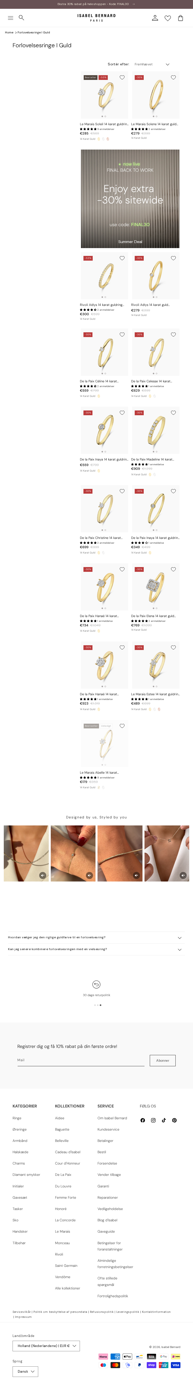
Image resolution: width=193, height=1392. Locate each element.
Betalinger (105, 1140)
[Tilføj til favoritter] (122, 77)
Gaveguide (106, 1231)
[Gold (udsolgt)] (98, 787)
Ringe (17, 1118)
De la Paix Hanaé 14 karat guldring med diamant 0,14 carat (104, 694)
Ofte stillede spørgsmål (107, 1281)
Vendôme (62, 1277)
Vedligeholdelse (110, 1209)
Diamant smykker (26, 1174)
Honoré (61, 1209)
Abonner (162, 1060)
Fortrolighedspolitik (113, 1296)
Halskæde (20, 1152)
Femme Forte (65, 1197)
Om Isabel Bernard (112, 1118)
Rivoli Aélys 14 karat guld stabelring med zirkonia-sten (152, 305)
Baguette (62, 1129)
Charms (19, 1163)
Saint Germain (66, 1265)
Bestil (102, 1152)
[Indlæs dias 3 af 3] (100, 1005)
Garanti (103, 1186)
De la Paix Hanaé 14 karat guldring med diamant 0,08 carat (104, 616)
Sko (15, 1220)
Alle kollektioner (67, 1288)
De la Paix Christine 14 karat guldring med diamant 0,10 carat (104, 538)
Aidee (59, 1118)
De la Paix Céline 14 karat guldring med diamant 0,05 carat (104, 381)
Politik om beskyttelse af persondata (60, 1312)
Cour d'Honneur (67, 1163)
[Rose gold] (108, 139)
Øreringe (20, 1129)
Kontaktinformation (156, 1312)
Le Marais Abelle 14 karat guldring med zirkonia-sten (99, 773)
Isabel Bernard (170, 1347)
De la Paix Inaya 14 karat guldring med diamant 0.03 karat (104, 459)
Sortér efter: (118, 64)
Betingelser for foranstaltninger (110, 1246)
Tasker (18, 1209)
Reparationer (108, 1197)
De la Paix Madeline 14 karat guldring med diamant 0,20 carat (155, 459)
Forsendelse (107, 1163)
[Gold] (98, 139)
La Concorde (65, 1220)
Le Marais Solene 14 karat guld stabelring (153, 124)
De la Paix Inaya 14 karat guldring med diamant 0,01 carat (155, 538)
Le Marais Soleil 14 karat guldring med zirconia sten (104, 124)
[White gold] (103, 139)
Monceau (62, 1243)
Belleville (62, 1140)
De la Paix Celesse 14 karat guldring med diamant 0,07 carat (155, 381)
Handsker (20, 1231)
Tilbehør (19, 1243)
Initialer (18, 1186)
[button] (10, 17)
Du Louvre (63, 1186)
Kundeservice (108, 1129)
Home (9, 32)
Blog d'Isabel (107, 1220)
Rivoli (59, 1254)
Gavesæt (20, 1197)
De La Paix (63, 1174)
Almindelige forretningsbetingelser (115, 1263)
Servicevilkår (22, 1312)
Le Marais (62, 1231)
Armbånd (20, 1140)
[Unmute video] (42, 875)
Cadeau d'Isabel (67, 1152)
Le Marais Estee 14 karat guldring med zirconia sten (155, 694)
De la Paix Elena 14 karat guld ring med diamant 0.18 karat (152, 616)
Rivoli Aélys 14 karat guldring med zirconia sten (101, 305)
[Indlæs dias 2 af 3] (98, 1005)
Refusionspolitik (102, 1312)
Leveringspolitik (127, 1312)
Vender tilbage (109, 1174)
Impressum (23, 1317)
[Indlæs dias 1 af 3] (95, 1005)
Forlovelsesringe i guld (34, 32)
